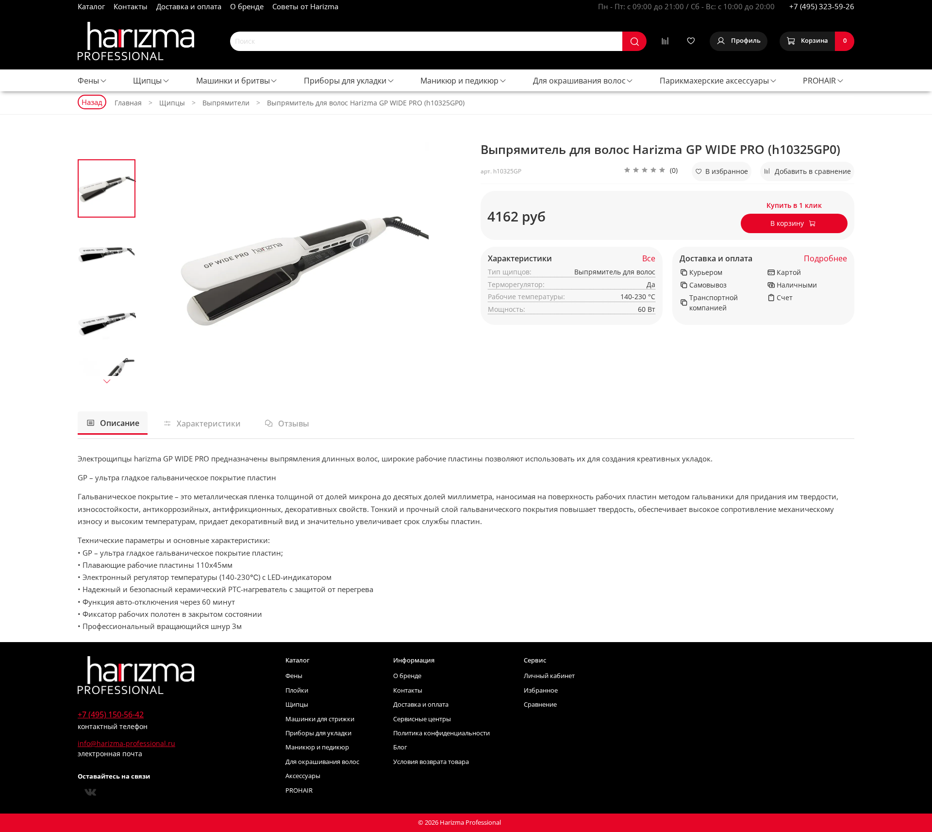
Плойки (296, 690)
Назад (92, 102)
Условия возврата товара (431, 762)
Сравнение (540, 704)
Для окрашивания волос (579, 80)
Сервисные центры (422, 719)
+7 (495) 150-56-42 (111, 714)
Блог (400, 747)
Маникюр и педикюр (459, 80)
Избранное (541, 690)
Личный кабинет (549, 676)
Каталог (91, 6)
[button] (651, 171)
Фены (88, 80)
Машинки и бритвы (233, 80)
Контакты (131, 6)
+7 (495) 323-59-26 (821, 6)
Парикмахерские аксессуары (714, 80)
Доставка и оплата (188, 6)
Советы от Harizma (305, 6)
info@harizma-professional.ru (126, 743)
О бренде (247, 6)
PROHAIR (819, 80)
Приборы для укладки (345, 80)
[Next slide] (107, 381)
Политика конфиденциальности (441, 733)
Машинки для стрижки (319, 719)
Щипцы (147, 80)
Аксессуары (302, 776)
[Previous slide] (158, 267)
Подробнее (825, 258)
